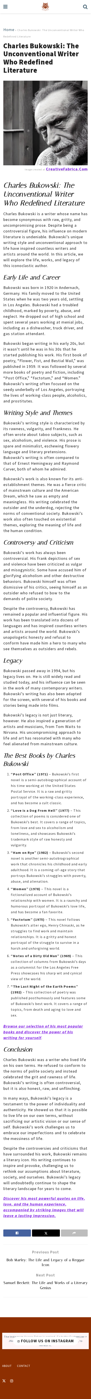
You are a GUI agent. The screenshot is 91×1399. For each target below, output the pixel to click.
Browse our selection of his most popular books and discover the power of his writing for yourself (43, 1032)
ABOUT (7, 1366)
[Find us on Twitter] (4, 1381)
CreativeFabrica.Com (67, 169)
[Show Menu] (5, 6)
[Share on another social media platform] (74, 1233)
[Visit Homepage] (45, 6)
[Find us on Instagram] (11, 1381)
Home (8, 29)
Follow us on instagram (47, 1340)
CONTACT (23, 1366)
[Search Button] (85, 6)
